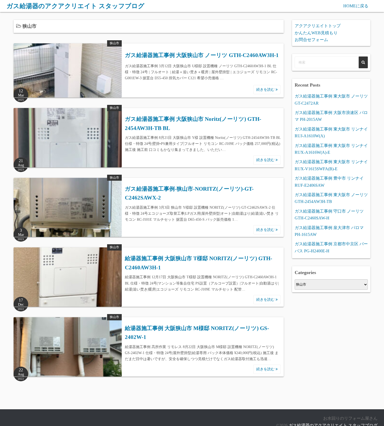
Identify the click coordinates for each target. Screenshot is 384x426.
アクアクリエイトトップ (318, 26)
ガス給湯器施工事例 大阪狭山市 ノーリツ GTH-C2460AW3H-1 (202, 55)
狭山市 (114, 43)
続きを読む (266, 90)
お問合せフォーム (311, 39)
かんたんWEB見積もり (316, 33)
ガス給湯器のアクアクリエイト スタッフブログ (75, 6)
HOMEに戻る (355, 6)
